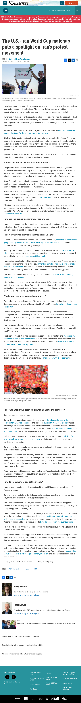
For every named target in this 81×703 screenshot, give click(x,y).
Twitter (48, 673)
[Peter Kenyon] (7, 608)
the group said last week (35, 256)
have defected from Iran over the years (56, 522)
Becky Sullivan (14, 59)
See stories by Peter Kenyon (26, 613)
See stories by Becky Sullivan (26, 595)
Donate (72, 3)
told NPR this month (44, 197)
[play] (5, 10)
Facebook (33, 689)
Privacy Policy (67, 683)
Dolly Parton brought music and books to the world (20, 636)
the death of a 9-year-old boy (56, 423)
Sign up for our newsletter (67, 688)
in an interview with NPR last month (56, 358)
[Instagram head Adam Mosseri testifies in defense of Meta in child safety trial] (9, 624)
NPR (35, 569)
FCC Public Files (35, 684)
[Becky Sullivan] (7, 589)
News (27, 569)
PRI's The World (14, 569)
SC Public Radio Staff (70, 679)
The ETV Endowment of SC (37, 679)
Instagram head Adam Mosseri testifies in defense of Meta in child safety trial (46, 624)
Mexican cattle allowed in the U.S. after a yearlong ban (22, 654)
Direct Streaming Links (35, 673)
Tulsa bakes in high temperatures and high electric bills (22, 645)
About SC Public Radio (51, 678)
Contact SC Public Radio (52, 684)
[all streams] (78, 10)
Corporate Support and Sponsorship (69, 673)
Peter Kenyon (25, 59)
